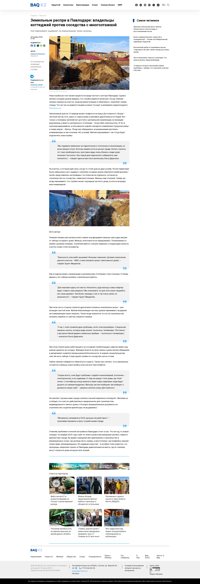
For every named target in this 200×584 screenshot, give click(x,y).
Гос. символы (125, 556)
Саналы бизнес (108, 5)
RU (163, 5)
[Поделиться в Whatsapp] (41, 45)
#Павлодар (35, 64)
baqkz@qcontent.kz (80, 571)
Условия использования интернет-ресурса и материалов (134, 568)
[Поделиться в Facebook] (32, 45)
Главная (34, 16)
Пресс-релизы (108, 556)
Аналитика (68, 5)
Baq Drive (147, 556)
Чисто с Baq (160, 556)
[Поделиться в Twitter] (38, 45)
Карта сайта (154, 566)
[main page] (38, 5)
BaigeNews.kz (55, 108)
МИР (120, 5)
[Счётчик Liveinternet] (155, 569)
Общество (71, 556)
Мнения (59, 556)
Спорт (95, 5)
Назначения (36, 556)
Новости (42, 16)
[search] (168, 5)
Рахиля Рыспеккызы (38, 54)
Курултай (56, 5)
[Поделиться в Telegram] (35, 45)
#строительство (37, 62)
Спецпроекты (95, 556)
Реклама (75, 573)
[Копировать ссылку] (44, 45)
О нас (138, 556)
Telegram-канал (36, 85)
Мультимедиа (82, 5)
